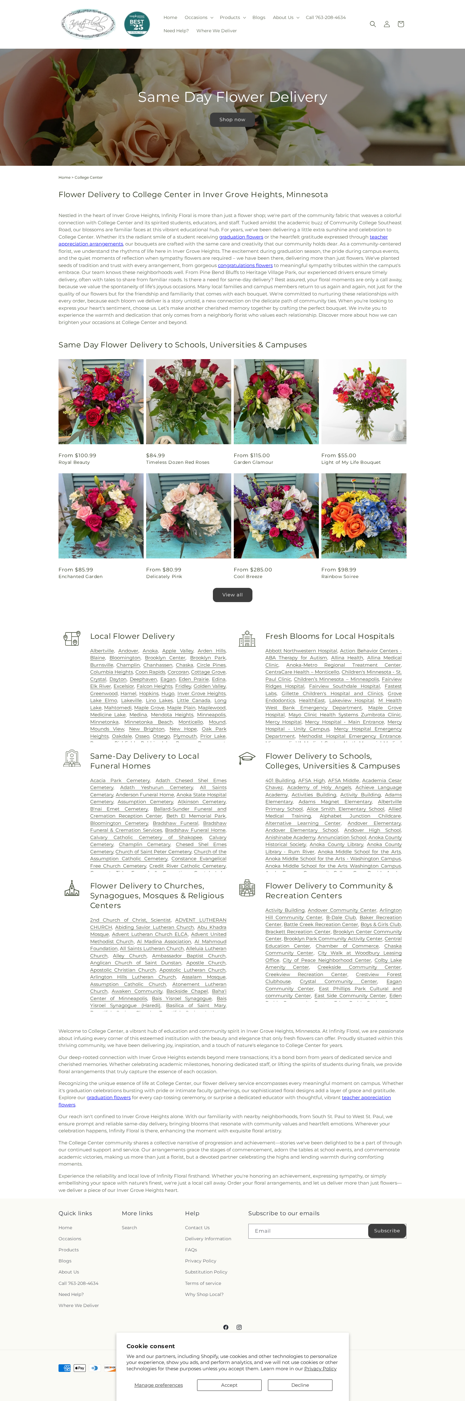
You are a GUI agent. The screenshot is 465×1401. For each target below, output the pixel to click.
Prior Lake (213, 736)
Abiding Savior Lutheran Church (154, 927)
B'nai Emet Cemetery (119, 809)
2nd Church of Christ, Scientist (130, 920)
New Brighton (147, 729)
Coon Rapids (150, 672)
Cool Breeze (248, 576)
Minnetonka (104, 722)
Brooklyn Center (165, 658)
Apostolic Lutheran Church (192, 970)
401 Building (280, 780)
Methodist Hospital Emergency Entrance (350, 736)
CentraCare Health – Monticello (302, 672)
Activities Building (314, 795)
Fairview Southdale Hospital (344, 686)
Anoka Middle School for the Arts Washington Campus (333, 866)
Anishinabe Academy (290, 837)
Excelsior (124, 686)
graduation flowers (241, 237)
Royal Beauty (74, 462)
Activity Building (360, 795)
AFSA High (311, 780)
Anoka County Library (336, 844)
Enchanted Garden (81, 576)
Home (65, 177)
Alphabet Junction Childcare (360, 816)
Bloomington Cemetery (119, 823)
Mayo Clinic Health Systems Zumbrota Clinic (344, 715)
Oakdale (122, 736)
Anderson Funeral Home (145, 795)
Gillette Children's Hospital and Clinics (332, 693)
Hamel (128, 693)
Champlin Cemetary (144, 844)
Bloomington (124, 658)
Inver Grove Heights (201, 693)
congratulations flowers (245, 265)
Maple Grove (149, 708)
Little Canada (193, 700)
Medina (138, 715)
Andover (128, 651)
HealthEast (312, 700)
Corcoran (178, 672)
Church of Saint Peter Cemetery (153, 852)
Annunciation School (342, 837)
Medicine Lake (108, 715)
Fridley (183, 686)
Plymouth (185, 736)
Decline (300, 1385)
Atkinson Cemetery (202, 802)
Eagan (168, 679)
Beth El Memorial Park (196, 816)
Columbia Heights (111, 672)
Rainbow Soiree (339, 576)
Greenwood (104, 693)
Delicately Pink (164, 576)
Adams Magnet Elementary (335, 802)
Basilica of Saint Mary (196, 1005)
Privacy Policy (320, 1369)
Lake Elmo (103, 700)
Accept (229, 1385)
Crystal (98, 679)
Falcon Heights (154, 686)
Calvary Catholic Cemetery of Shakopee (146, 837)
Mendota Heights (172, 715)
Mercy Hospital (283, 722)
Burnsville (101, 665)
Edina (219, 679)
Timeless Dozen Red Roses (177, 462)
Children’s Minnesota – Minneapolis (336, 679)
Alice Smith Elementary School (346, 809)
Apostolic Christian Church (123, 970)
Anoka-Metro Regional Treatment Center (343, 665)
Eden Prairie (193, 679)
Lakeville (131, 700)
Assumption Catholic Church (128, 984)
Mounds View (107, 729)
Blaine (97, 658)
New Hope (183, 729)
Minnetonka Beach (148, 722)
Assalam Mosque (204, 977)
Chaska (184, 665)
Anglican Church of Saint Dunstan (136, 963)
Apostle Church (206, 963)
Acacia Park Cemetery (120, 780)
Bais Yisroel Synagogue (182, 998)
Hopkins (148, 693)
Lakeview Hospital (351, 700)
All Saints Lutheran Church (151, 948)
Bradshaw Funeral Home (195, 830)
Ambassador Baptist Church (189, 956)
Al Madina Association (164, 941)
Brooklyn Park (208, 658)
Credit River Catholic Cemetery (187, 866)
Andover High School (372, 830)
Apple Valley (177, 651)
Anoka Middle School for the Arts (359, 852)
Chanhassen (157, 665)
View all (232, 595)
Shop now (232, 119)
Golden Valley (210, 686)
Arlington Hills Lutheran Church (133, 977)
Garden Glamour (253, 462)
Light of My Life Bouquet (351, 462)
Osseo (142, 736)
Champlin (128, 665)
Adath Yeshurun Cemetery (156, 787)
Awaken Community (137, 991)
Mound (217, 722)
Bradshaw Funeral (175, 823)
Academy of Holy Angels (319, 787)
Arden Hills (212, 651)
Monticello (190, 722)
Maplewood (212, 708)
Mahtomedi (118, 708)
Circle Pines (211, 665)
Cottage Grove (208, 672)
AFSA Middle (343, 780)
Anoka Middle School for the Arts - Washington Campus (333, 859)
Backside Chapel (187, 991)
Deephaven (143, 679)
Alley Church (129, 956)
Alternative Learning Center (303, 823)
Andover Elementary (374, 823)
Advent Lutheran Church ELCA (150, 934)
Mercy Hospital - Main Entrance (344, 722)
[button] (198, 17)
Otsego (161, 736)
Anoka (150, 651)
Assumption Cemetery (145, 802)
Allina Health (347, 658)
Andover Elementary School (301, 830)
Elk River (100, 686)
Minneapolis (211, 715)
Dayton (118, 679)
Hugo (167, 693)
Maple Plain (181, 708)
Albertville (102, 651)
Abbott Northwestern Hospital (301, 651)
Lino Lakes (159, 700)
